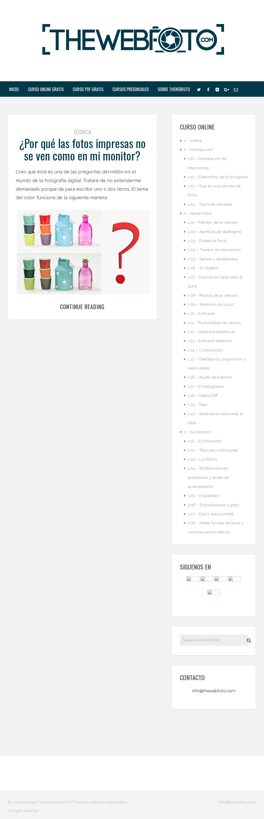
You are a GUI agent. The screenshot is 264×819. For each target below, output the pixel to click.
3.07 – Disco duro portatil (211, 514)
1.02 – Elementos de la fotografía (218, 177)
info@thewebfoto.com (213, 690)
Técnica (82, 132)
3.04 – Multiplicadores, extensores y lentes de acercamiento (208, 477)
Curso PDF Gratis (88, 89)
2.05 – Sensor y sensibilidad (213, 259)
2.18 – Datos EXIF (203, 395)
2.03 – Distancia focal (207, 240)
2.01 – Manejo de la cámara (212, 222)
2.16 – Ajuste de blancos (210, 377)
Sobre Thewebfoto (174, 89)
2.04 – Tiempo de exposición (214, 249)
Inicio (14, 89)
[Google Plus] (226, 89)
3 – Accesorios (197, 432)
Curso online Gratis (46, 89)
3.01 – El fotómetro (205, 441)
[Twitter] (198, 89)
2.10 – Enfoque (201, 313)
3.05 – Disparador (204, 495)
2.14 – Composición (205, 350)
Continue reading (82, 306)
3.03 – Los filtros (202, 459)
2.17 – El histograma (206, 386)
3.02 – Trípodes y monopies (213, 450)
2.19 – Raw (197, 404)
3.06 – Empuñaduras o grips (213, 505)
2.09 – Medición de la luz (210, 304)
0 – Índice (193, 140)
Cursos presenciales (130, 89)
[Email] (236, 89)
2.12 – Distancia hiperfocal (211, 332)
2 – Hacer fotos (198, 213)
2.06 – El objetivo (203, 268)
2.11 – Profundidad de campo (214, 322)
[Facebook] (208, 89)
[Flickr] (217, 89)
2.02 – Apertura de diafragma (214, 231)
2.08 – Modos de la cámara (212, 295)
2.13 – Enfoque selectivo (210, 341)
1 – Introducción (198, 149)
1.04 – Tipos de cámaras (210, 204)
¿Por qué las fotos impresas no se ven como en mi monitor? (82, 149)
